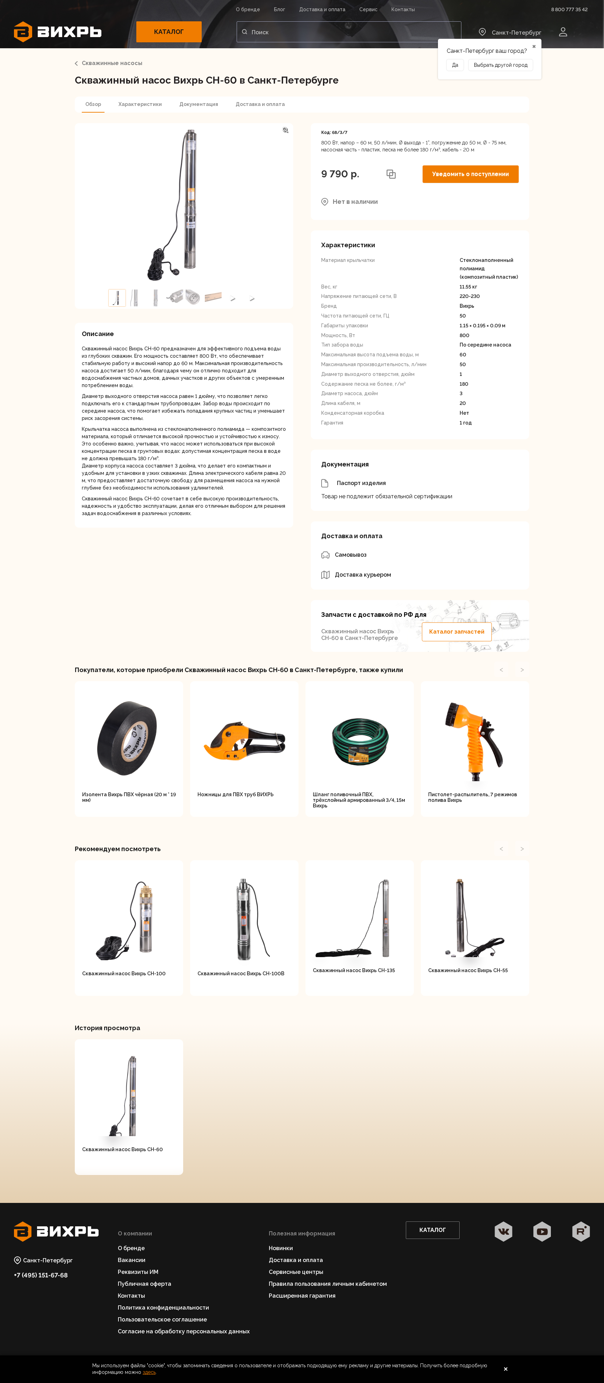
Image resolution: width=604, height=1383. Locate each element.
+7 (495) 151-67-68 (41, 1275)
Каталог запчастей (456, 631)
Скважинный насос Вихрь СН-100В (241, 973)
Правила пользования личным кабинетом (328, 1284)
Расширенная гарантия (302, 1295)
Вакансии (131, 1260)
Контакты (403, 9)
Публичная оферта (144, 1284)
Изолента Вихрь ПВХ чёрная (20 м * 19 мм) (129, 797)
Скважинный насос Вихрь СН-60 (122, 1149)
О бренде (248, 9)
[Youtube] (542, 1232)
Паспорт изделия (361, 483)
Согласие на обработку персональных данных (184, 1331)
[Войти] (563, 32)
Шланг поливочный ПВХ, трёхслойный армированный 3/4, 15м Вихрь (359, 800)
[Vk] (503, 1232)
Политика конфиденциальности (163, 1307)
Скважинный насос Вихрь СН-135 (354, 970)
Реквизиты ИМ (138, 1272)
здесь (149, 1372)
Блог (279, 9)
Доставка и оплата (322, 9)
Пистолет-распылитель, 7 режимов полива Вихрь (472, 797)
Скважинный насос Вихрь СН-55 (468, 970)
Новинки (281, 1248)
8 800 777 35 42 (569, 9)
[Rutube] (581, 1232)
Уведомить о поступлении (470, 174)
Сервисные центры (296, 1272)
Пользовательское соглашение (162, 1319)
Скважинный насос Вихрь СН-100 (124, 973)
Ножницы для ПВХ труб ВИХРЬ (235, 794)
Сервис (368, 9)
